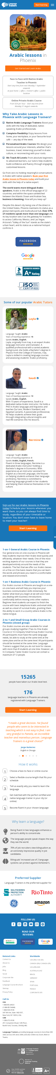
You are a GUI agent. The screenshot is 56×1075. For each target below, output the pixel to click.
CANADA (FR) (46, 963)
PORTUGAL (34, 985)
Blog (4, 970)
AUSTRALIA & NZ (36, 971)
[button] (19, 756)
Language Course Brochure (13, 985)
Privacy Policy (8, 992)
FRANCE (33, 989)
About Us (6, 963)
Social (5, 974)
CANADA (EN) (35, 963)
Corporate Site (8, 977)
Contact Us (7, 959)
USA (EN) (33, 960)
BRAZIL (32, 974)
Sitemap (6, 988)
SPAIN (32, 982)
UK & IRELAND (35, 967)
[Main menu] (52, 5)
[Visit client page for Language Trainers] (16, 1070)
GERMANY (33, 978)
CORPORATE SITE (36, 992)
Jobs (4, 966)
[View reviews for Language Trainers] (41, 1071)
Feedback (6, 981)
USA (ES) (40, 960)
